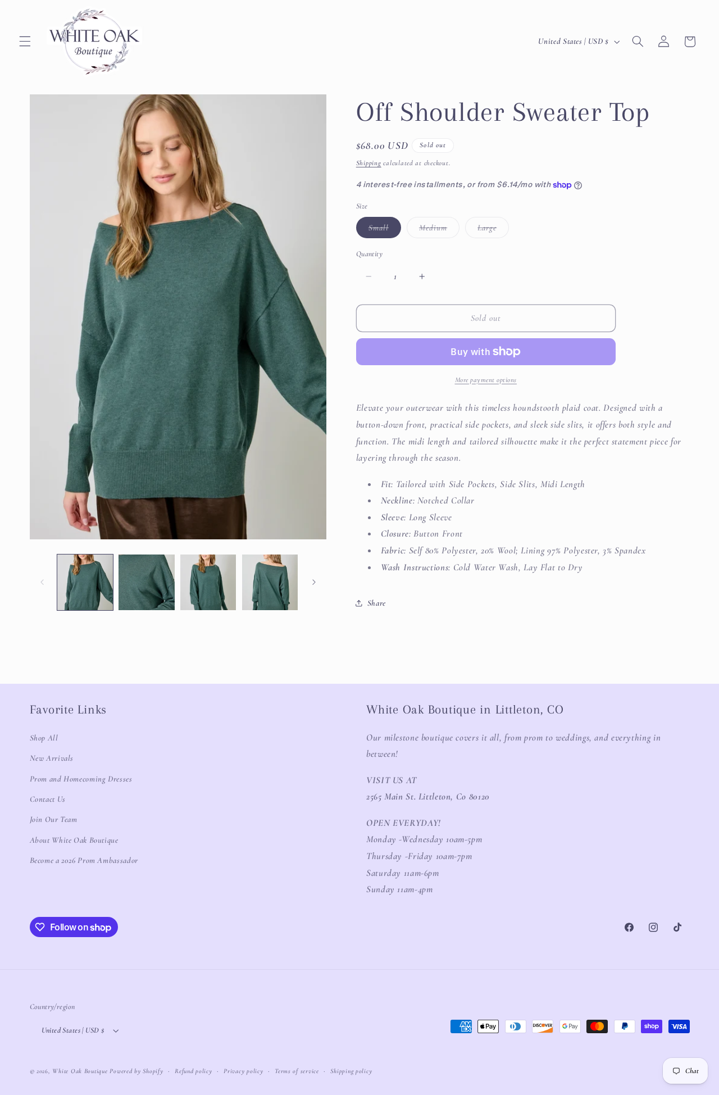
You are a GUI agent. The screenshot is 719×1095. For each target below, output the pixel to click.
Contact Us (48, 799)
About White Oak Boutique (74, 840)
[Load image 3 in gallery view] (208, 582)
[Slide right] (314, 582)
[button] (25, 41)
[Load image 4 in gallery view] (270, 582)
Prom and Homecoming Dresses (81, 779)
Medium (439, 230)
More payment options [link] (486, 379)
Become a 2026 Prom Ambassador (84, 860)
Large (493, 230)
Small (384, 230)
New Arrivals (52, 758)
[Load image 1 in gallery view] (85, 582)
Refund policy (193, 1071)
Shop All (44, 738)
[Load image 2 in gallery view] (146, 582)
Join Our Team (54, 819)
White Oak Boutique (79, 1071)
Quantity (369, 253)
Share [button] (376, 603)
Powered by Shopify (136, 1071)
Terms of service (297, 1071)
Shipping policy (351, 1071)
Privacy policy (243, 1071)
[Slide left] (42, 582)
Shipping (368, 162)
